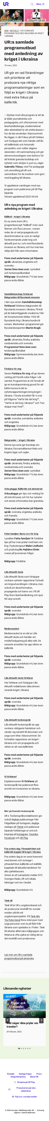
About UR (34, 1077)
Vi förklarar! (10, 776)
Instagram (22, 834)
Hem (6, 31)
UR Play (24, 838)
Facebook (9, 838)
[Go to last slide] (7, 1020)
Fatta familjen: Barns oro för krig (21, 534)
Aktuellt (14, 31)
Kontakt (10, 1074)
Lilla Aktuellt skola (13, 572)
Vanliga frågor (25, 1074)
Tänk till (8, 900)
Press (39, 1074)
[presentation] (24, 1006)
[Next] (41, 1020)
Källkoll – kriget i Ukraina (17, 216)
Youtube (33, 834)
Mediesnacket (11, 628)
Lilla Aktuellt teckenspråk (17, 720)
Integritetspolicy (18, 1077)
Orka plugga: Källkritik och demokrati (23, 489)
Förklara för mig (12, 369)
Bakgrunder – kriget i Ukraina (19, 440)
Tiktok (20, 826)
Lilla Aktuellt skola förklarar (18, 678)
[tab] (19, 1048)
